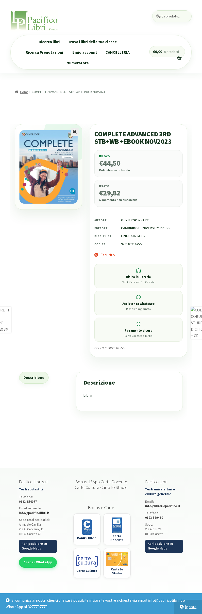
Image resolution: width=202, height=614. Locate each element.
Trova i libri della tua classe (92, 41)
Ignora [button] (190, 606)
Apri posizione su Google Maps (34, 546)
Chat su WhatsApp (37, 562)
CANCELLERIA (117, 52)
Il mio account (84, 52)
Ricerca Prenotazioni (44, 52)
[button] (75, 132)
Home (24, 92)
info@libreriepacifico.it (162, 506)
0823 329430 (154, 518)
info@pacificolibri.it (34, 513)
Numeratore (78, 62)
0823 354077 (28, 502)
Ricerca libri (49, 41)
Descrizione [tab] (33, 377)
